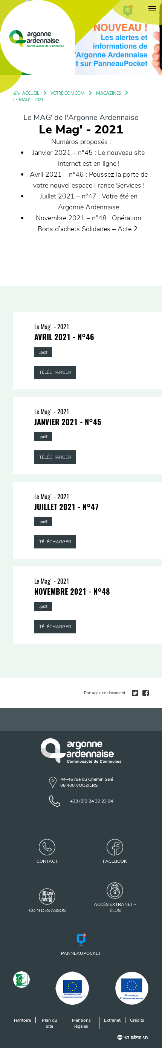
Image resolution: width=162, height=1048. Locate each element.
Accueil (30, 93)
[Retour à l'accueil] (37, 37)
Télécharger (55, 372)
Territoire (22, 1020)
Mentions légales (81, 1023)
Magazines (108, 93)
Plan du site (49, 1023)
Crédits (137, 1020)
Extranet (112, 1020)
